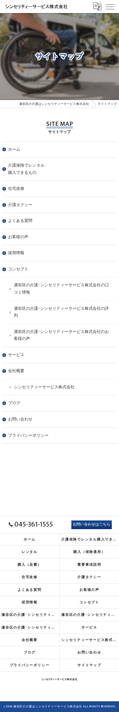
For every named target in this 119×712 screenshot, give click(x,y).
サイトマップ (89, 665)
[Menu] (110, 6)
